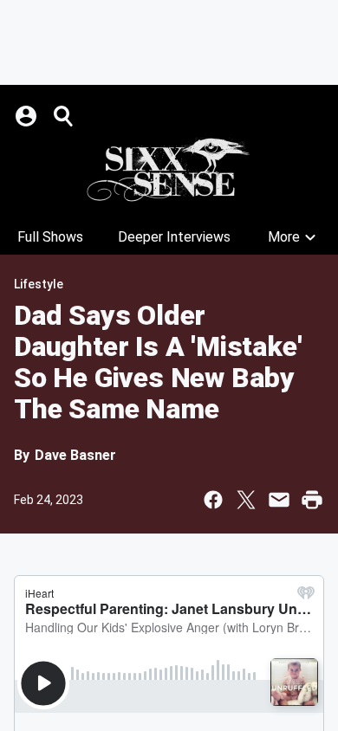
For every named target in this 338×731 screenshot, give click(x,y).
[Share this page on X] (246, 500)
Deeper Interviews (174, 237)
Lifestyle (38, 284)
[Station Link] (169, 169)
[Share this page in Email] (279, 500)
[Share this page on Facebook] (213, 500)
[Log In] (28, 116)
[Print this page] (312, 500)
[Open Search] (64, 116)
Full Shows (50, 237)
